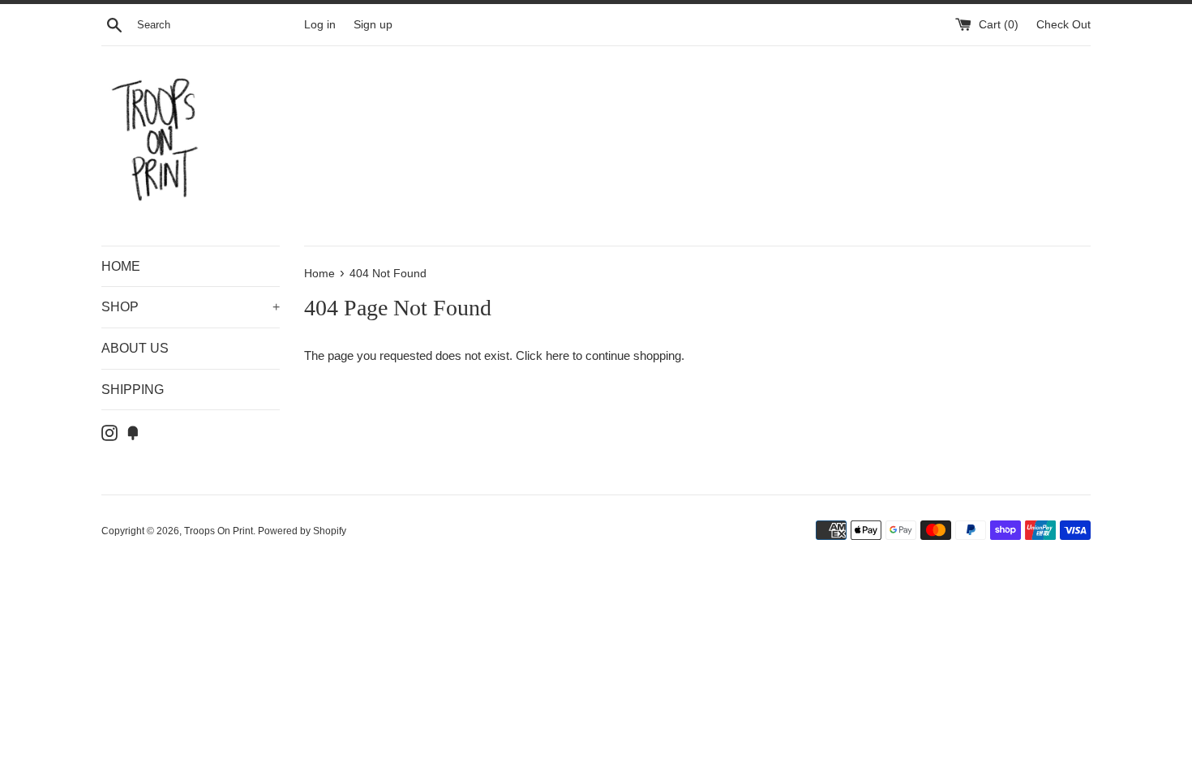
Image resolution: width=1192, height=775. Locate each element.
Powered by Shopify (302, 531)
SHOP (190, 307)
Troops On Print (218, 531)
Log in (320, 25)
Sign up (373, 25)
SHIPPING (132, 389)
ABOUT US (135, 348)
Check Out (1063, 25)
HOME (120, 266)
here (557, 355)
